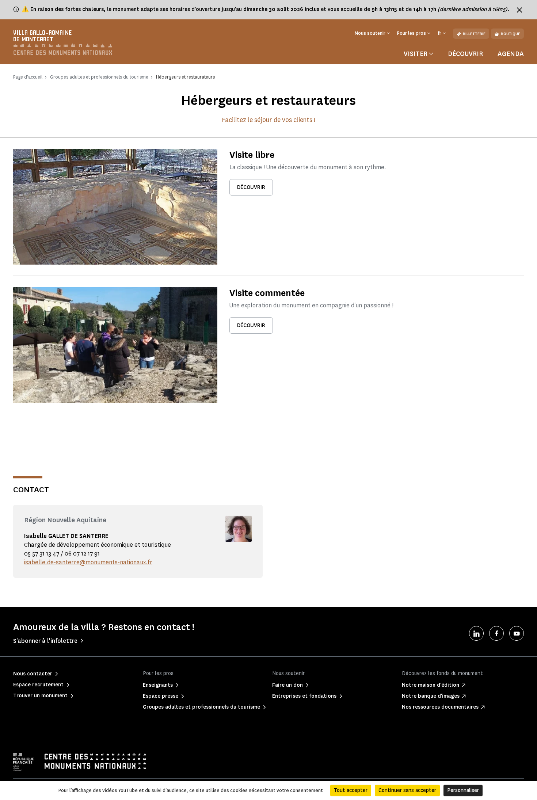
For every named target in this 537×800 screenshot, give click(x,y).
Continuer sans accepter (407, 790)
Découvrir (465, 53)
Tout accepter (350, 790)
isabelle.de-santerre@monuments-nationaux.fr (88, 562)
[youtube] (516, 633)
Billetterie (474, 34)
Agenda (511, 53)
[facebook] (496, 633)
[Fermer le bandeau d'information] (519, 9)
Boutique (510, 34)
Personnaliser (463, 790)
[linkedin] (476, 633)
